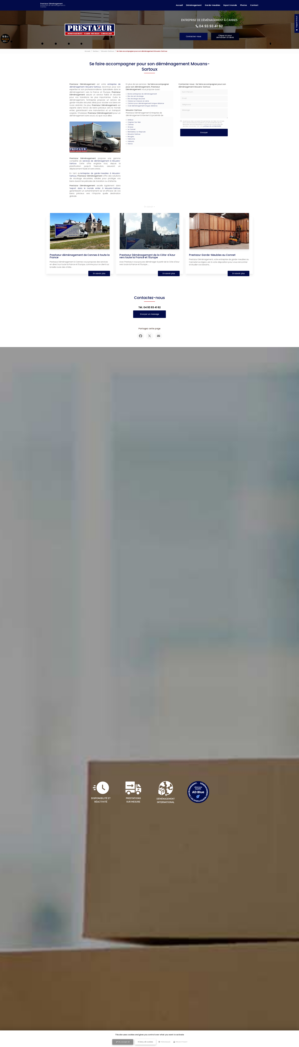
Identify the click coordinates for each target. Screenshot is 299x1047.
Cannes (131, 125)
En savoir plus (99, 273)
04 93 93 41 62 (211, 26)
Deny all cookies (146, 1042)
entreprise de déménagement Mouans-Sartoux (95, 85)
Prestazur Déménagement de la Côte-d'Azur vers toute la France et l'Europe (147, 256)
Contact (254, 5)
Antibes (130, 120)
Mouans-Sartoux (107, 51)
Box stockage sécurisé (136, 99)
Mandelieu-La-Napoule (137, 132)
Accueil (179, 5)
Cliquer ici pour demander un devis (225, 36)
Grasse (130, 127)
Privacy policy (181, 1042)
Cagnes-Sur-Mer (134, 122)
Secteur (96, 51)
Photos (243, 5)
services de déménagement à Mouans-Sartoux (95, 162)
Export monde (230, 5)
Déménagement (194, 5)
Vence (130, 144)
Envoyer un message (149, 314)
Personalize (165, 1042)
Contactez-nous (193, 36)
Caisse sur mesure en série (138, 101)
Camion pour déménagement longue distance (146, 103)
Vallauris (131, 141)
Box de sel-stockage (136, 96)
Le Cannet (131, 129)
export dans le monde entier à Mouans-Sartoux (95, 188)
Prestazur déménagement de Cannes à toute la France (80, 256)
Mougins (131, 137)
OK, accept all (124, 1042)
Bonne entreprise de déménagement (142, 94)
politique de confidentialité (212, 126)
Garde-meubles (212, 5)
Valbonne (131, 139)
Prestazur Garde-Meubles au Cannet (212, 255)
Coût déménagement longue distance (142, 106)
